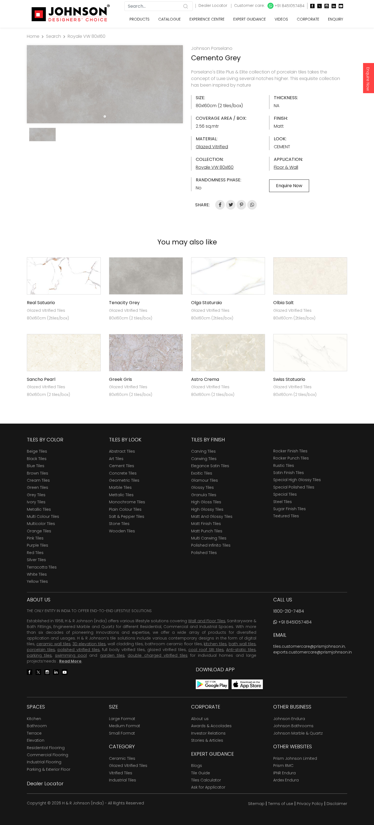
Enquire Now (368, 79)
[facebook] (311, 6)
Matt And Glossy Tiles (211, 516)
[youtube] (339, 6)
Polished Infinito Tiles (211, 545)
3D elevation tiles (89, 644)
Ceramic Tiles (122, 758)
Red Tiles (35, 552)
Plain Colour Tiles (125, 509)
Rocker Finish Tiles (290, 451)
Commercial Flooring (47, 755)
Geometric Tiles (124, 480)
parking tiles (39, 655)
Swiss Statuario (289, 379)
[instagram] (325, 6)
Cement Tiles (121, 466)
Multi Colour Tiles (43, 516)
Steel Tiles (282, 501)
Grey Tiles (36, 495)
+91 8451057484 (289, 5)
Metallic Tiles (39, 509)
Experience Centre (207, 19)
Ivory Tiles (36, 502)
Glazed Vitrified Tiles (128, 765)
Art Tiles (116, 458)
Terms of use (280, 803)
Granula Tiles (203, 495)
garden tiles (112, 655)
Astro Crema (205, 379)
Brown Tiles (37, 473)
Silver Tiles (36, 560)
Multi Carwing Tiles (208, 538)
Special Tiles (285, 494)
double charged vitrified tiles (158, 655)
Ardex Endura (286, 780)
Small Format (122, 733)
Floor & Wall (286, 167)
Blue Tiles (35, 466)
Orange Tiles (39, 531)
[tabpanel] (105, 84)
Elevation (35, 740)
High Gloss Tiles (206, 502)
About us (200, 718)
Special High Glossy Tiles (297, 480)
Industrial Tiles (122, 780)
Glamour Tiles (204, 480)
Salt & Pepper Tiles (126, 516)
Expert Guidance (249, 19)
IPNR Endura (284, 773)
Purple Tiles (37, 545)
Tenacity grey (124, 302)
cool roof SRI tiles (206, 649)
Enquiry (335, 19)
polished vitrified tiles (78, 649)
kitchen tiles (215, 644)
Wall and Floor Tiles (206, 621)
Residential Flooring (46, 747)
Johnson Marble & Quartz (298, 733)
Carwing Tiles (204, 458)
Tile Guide (200, 773)
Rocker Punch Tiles (291, 458)
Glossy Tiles (202, 487)
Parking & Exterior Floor (48, 769)
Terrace (34, 733)
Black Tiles (37, 458)
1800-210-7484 (288, 611)
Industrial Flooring (44, 762)
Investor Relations (208, 733)
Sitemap (256, 803)
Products (139, 19)
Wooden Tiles (122, 531)
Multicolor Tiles (41, 523)
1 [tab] (105, 116)
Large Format (122, 718)
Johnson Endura (289, 718)
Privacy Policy (310, 803)
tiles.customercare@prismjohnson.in (309, 646)
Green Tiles (37, 487)
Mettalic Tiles (121, 495)
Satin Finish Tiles (288, 472)
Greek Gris (120, 379)
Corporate (308, 19)
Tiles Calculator (206, 780)
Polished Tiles (204, 552)
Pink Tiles (35, 538)
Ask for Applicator (208, 787)
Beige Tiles (37, 451)
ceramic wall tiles (53, 644)
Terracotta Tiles (42, 567)
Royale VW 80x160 (86, 36)
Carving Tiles (203, 451)
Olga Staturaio (206, 302)
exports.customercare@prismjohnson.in (312, 652)
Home (33, 36)
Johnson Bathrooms (293, 726)
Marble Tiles (120, 487)
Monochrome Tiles (127, 502)
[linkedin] (332, 6)
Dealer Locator (213, 5)
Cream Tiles (38, 480)
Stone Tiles (119, 523)
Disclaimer (337, 803)
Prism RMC (283, 765)
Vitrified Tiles (120, 773)
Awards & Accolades (211, 726)
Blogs (196, 765)
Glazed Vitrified (212, 147)
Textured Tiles (286, 516)
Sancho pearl (41, 379)
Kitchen (34, 718)
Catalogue (169, 19)
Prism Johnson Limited (295, 758)
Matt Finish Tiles (206, 523)
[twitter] (318, 6)
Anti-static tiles (241, 649)
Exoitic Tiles (201, 473)
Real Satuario (41, 302)
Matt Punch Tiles (206, 531)
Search (53, 36)
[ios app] (247, 684)
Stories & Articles (207, 740)
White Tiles (37, 574)
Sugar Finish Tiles (289, 509)
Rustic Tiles (283, 465)
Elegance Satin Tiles (210, 466)
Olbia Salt (283, 302)
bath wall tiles (242, 644)
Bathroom (37, 726)
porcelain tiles (41, 649)
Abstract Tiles (122, 451)
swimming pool (71, 655)
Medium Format (124, 726)
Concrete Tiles (123, 473)
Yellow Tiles (37, 581)
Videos (281, 19)
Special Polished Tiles (293, 487)
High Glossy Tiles (207, 509)
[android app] (212, 684)
